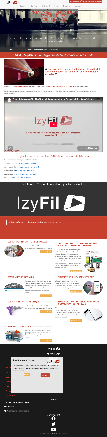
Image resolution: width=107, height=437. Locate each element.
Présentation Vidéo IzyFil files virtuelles (43, 50)
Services (34, 6)
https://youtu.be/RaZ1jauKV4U (26, 163)
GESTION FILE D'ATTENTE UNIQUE (23, 302)
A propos (78, 6)
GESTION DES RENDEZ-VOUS (21, 277)
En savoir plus (46, 251)
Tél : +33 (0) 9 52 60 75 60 (16, 402)
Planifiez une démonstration (17, 411)
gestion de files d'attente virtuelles (59, 86)
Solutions (23, 6)
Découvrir (66, 6)
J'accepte (45, 375)
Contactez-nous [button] (76, 2)
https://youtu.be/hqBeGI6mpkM (29, 167)
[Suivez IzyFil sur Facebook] (53, 419)
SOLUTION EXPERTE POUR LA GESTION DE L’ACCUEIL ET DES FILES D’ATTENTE (78, 244)
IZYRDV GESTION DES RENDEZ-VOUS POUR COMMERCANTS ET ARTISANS (78, 303)
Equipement (46, 6)
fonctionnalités (20, 86)
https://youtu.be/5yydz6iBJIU (21, 178)
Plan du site (10, 396)
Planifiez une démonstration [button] (93, 2)
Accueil (10, 50)
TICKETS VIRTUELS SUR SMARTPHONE (76, 277)
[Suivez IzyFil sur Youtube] (53, 430)
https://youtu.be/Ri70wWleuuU (26, 174)
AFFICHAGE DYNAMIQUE (19, 326)
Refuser (26, 374)
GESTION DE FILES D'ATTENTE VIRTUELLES (27, 242)
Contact (10, 406)
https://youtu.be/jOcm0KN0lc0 (24, 171)
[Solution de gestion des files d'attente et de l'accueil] (53, 348)
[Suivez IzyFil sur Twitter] (53, 425)
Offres (56, 6)
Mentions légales (18, 371)
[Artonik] (55, 353)
